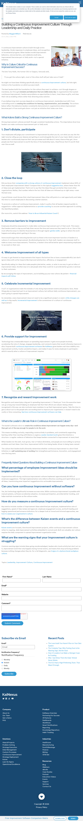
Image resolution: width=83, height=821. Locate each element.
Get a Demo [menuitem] (7, 718)
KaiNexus (48, 346)
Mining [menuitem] (45, 752)
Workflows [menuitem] (47, 723)
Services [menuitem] (46, 784)
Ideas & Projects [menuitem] (8, 742)
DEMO (73, 818)
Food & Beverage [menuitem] (49, 747)
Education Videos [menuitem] (49, 777)
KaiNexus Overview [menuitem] (50, 713)
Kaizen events (7, 527)
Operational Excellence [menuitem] (11, 764)
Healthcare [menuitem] (47, 742)
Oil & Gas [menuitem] (46, 754)
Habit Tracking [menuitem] (48, 732)
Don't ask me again (70, 17)
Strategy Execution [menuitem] (10, 747)
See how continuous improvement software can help (41, 412)
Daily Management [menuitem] (10, 750)
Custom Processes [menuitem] (9, 752)
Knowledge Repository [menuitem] (51, 730)
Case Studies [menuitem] (47, 772)
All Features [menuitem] (47, 718)
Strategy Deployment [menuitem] (11, 757)
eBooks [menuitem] (45, 769)
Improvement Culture (24, 562)
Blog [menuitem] (44, 765)
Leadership (11, 562)
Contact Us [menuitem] (47, 786)
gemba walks (55, 231)
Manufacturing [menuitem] (48, 745)
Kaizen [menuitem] (5, 759)
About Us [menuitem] (6, 713)
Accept (56, 17)
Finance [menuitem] (45, 750)
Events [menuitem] (45, 779)
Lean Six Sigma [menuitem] (8, 762)
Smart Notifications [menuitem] (50, 725)
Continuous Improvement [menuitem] (12, 754)
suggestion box (57, 185)
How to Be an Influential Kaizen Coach (43, 213)
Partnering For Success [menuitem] (51, 715)
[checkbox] (18, 664)
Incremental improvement (27, 300)
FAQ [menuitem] (4, 720)
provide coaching (44, 206)
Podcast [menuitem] (46, 774)
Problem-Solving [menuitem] (9, 745)
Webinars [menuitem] (46, 767)
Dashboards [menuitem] (47, 720)
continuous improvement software (29, 346)
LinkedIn (33, 34)
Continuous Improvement (43, 562)
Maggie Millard (14, 34)
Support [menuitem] (45, 781)
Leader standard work (49, 435)
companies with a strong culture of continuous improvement (38, 183)
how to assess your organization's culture (17, 514)
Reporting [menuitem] (46, 727)
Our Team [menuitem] (6, 715)
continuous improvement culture (53, 82)
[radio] (18, 660)
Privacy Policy (41, 807)
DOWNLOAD (60, 818)
